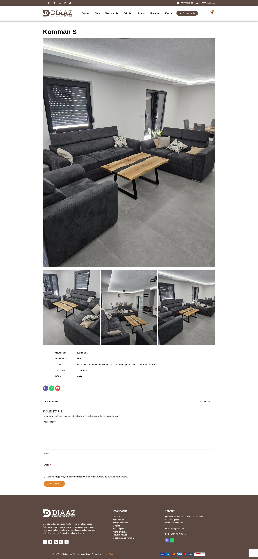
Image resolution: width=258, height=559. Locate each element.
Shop (97, 13)
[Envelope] (57, 388)
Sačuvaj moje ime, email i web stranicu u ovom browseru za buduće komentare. (87, 476)
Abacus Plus (107, 554)
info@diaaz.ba (177, 528)
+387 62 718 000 (178, 534)
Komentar (50, 421)
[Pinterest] (66, 542)
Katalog (168, 13)
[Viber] (45, 388)
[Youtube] (50, 542)
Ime (46, 453)
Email (47, 464)
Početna (85, 13)
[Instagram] (61, 542)
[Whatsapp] (51, 388)
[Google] (56, 542)
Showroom (155, 13)
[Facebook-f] (45, 542)
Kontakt (141, 13)
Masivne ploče (111, 13)
